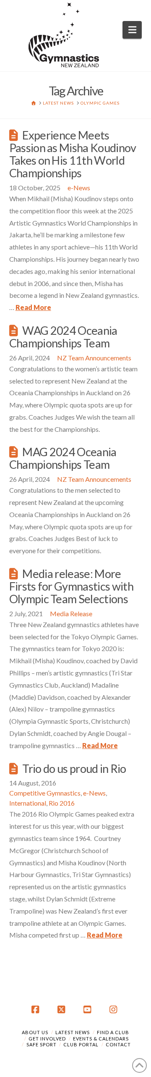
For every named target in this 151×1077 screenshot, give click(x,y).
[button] (132, 30)
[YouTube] (88, 1009)
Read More (33, 307)
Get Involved (47, 1038)
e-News (79, 188)
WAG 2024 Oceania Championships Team (63, 336)
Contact (118, 1044)
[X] (62, 1009)
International (27, 803)
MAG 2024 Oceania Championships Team (63, 458)
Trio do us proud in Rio (74, 768)
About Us (35, 1032)
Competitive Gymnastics (45, 793)
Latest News (72, 1032)
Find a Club (113, 1032)
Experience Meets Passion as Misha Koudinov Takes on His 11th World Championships (72, 154)
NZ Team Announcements (94, 358)
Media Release (71, 613)
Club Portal (81, 1044)
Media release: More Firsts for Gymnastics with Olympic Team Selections (71, 586)
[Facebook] (36, 1009)
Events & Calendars (101, 1038)
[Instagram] (114, 1009)
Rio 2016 (62, 803)
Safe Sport (41, 1044)
